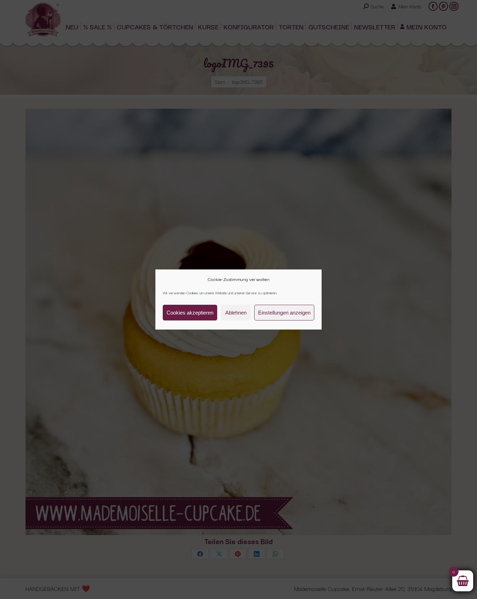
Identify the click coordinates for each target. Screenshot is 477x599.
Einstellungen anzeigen (284, 313)
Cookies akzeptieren (190, 313)
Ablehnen (236, 313)
